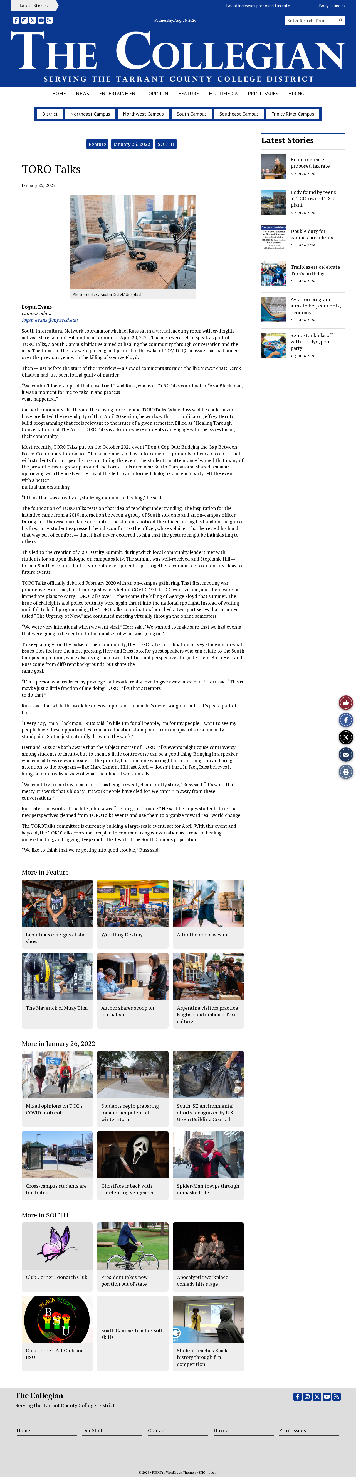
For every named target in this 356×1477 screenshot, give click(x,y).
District (50, 114)
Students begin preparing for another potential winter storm (130, 1112)
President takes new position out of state (124, 1280)
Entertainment (119, 93)
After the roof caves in (202, 934)
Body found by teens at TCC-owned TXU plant (313, 198)
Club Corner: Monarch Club (56, 1277)
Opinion (158, 93)
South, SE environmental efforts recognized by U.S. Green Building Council (205, 1112)
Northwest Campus (143, 114)
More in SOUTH (45, 1214)
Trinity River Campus (292, 114)
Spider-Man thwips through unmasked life (208, 1189)
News (82, 93)
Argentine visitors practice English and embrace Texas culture (208, 1014)
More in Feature (45, 872)
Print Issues (263, 93)
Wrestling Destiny (122, 934)
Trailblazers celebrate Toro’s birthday (315, 269)
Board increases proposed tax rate (235, 5)
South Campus (192, 114)
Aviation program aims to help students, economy (316, 306)
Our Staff (92, 1430)
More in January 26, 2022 (58, 1043)
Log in (213, 1472)
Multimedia (223, 93)
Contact (157, 1430)
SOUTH (166, 144)
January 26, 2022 (131, 144)
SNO (202, 1472)
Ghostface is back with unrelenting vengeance (128, 1189)
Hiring (296, 93)
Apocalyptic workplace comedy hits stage (202, 1280)
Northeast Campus (90, 114)
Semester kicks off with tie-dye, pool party (312, 341)
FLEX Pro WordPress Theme (173, 1472)
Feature (188, 93)
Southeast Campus (239, 114)
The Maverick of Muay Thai (57, 1007)
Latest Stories (287, 140)
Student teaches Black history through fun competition (202, 1357)
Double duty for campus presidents (312, 234)
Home (59, 93)
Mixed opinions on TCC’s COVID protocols (54, 1109)
